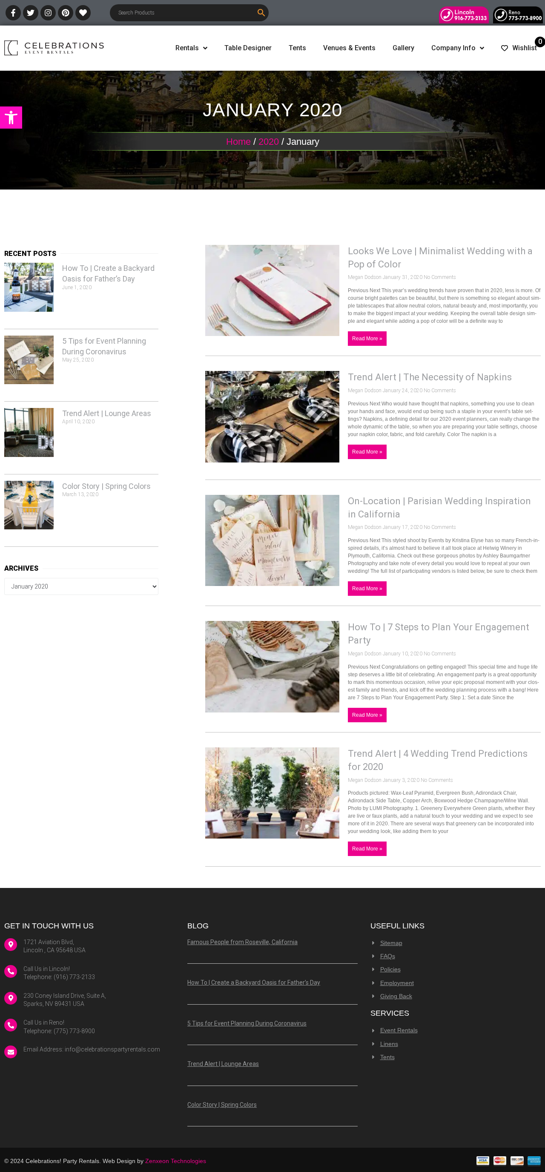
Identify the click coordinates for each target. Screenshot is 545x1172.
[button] (11, 117)
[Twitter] (30, 12)
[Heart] (83, 12)
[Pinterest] (65, 12)
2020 (268, 141)
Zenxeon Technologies (175, 1161)
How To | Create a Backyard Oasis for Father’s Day (253, 982)
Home (238, 141)
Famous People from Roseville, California (242, 942)
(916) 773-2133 (74, 977)
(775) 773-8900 (74, 1031)
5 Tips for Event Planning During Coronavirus (247, 1023)
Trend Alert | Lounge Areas (106, 413)
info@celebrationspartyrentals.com (112, 1049)
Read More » (367, 339)
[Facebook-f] (13, 12)
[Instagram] (48, 12)
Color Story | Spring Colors (106, 486)
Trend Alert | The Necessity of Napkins (430, 377)
